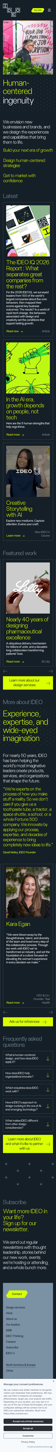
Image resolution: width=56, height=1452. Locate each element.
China (9, 1370)
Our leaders (13, 1324)
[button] (49, 10)
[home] (15, 10)
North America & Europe (21, 1364)
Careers (11, 1341)
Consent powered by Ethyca (38, 1447)
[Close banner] (54, 1381)
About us (11, 1318)
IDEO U (10, 1353)
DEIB (9, 1330)
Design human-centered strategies (24, 163)
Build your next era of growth (28, 150)
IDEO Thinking (14, 1336)
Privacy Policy (28, 1442)
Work (9, 1313)
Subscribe (12, 1347)
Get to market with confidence (19, 178)
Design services (15, 1307)
